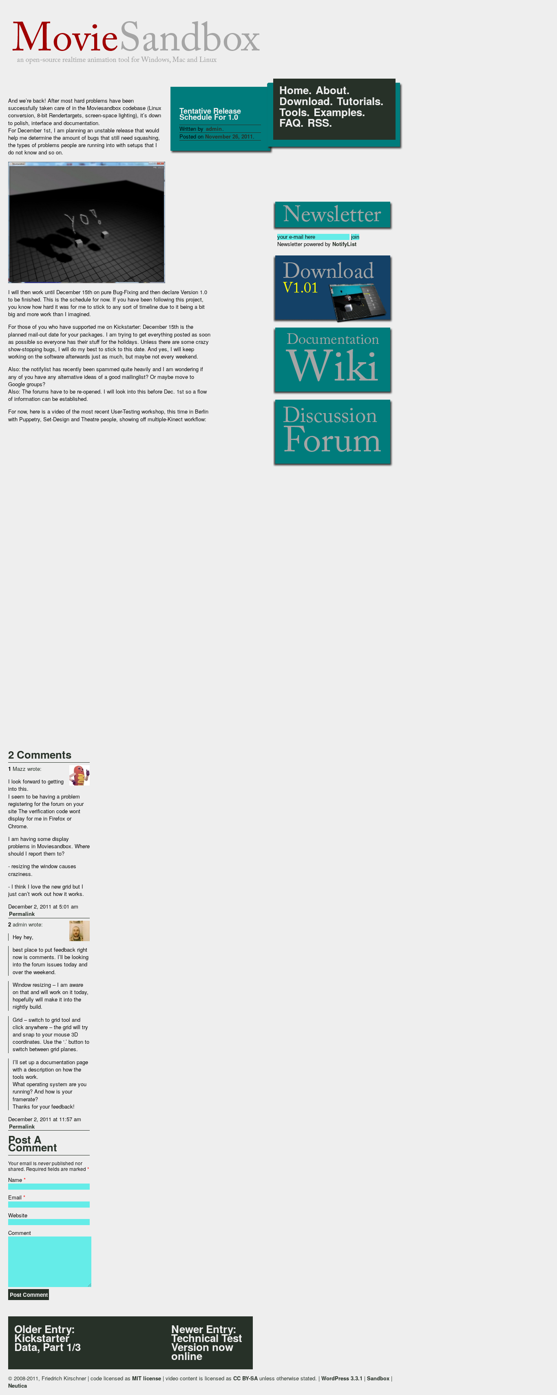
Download (304, 101)
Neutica (17, 1385)
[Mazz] (79, 775)
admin (214, 128)
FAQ (290, 122)
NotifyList (344, 244)
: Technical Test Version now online (206, 1342)
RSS (318, 122)
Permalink (22, 914)
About (331, 90)
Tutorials (358, 101)
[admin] (79, 931)
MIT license (146, 1378)
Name (15, 1180)
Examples (338, 112)
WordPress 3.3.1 (341, 1378)
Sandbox (378, 1378)
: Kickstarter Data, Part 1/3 (47, 1338)
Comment (19, 1233)
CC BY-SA (245, 1378)
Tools (293, 112)
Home (294, 90)
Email (15, 1197)
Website (17, 1215)
